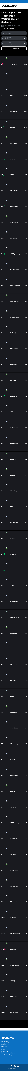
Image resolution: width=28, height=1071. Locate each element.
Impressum (4, 1051)
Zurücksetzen (15, 48)
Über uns (4, 1046)
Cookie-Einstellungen (7, 1055)
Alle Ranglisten (9, 29)
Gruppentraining (6, 1043)
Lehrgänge (4, 1041)
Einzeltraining (5, 1045)
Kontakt (3, 1049)
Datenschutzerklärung (7, 1053)
